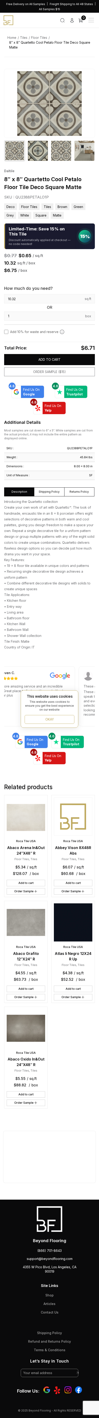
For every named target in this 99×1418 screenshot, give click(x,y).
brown (62, 207)
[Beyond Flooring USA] (8, 20)
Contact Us (49, 1312)
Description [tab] (19, 491)
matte (57, 215)
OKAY (49, 719)
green (78, 207)
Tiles (23, 38)
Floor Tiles (39, 38)
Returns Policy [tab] (79, 491)
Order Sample (24, 891)
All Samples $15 (49, 9)
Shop (49, 1295)
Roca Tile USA (26, 841)
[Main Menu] (91, 20)
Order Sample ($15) (49, 372)
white (24, 215)
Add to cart (49, 359)
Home (11, 38)
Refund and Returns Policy (49, 1341)
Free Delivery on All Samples (25, 4)
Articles (49, 1304)
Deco (10, 207)
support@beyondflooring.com (50, 1259)
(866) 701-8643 (49, 1251)
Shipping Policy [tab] (49, 491)
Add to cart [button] (26, 883)
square (41, 215)
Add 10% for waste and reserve (34, 332)
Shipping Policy (49, 1333)
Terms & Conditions (49, 1350)
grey (10, 215)
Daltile (9, 171)
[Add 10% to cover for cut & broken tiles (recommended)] (62, 331)
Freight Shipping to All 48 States (71, 4)
